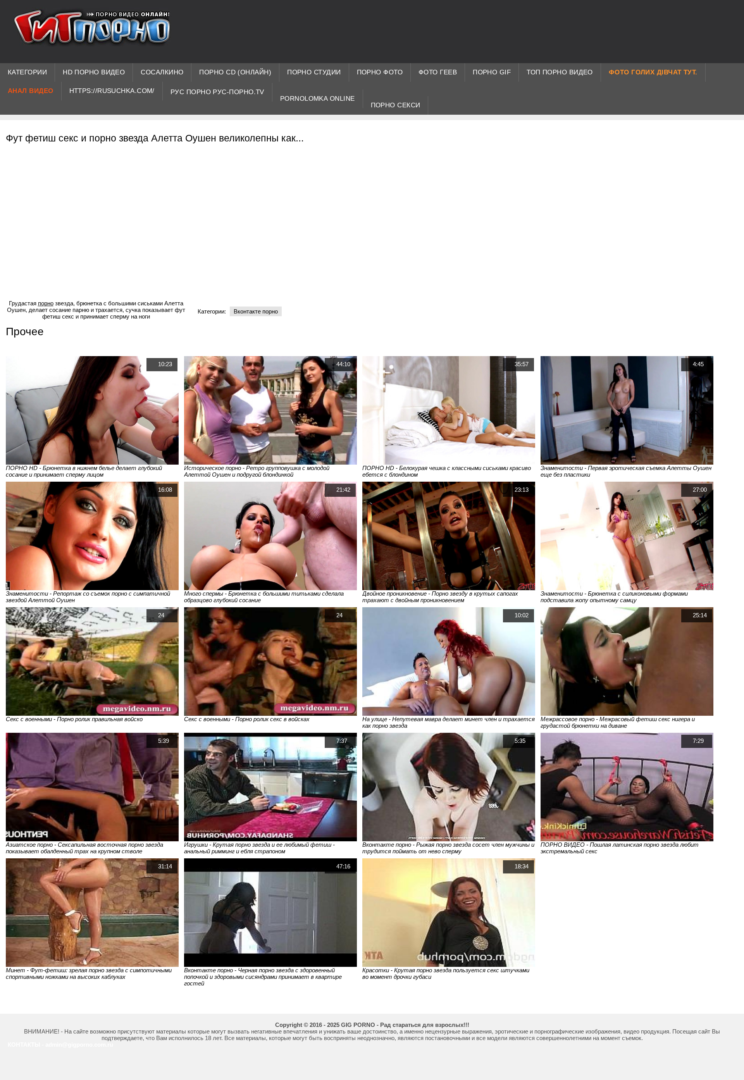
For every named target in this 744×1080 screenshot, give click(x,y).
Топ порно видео (560, 72)
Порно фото (380, 72)
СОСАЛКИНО (162, 72)
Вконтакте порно (256, 311)
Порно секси (395, 105)
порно (45, 303)
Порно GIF (492, 72)
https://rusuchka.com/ (112, 91)
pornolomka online (317, 98)
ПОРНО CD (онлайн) (235, 72)
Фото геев (437, 72)
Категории (27, 72)
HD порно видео (94, 72)
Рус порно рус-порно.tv (217, 92)
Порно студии (314, 72)
